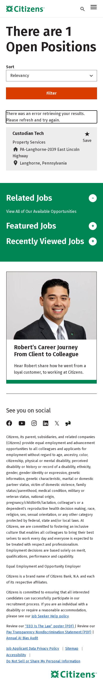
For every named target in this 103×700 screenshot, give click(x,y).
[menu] (93, 8)
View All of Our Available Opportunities (41, 211)
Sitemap (71, 648)
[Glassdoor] (68, 423)
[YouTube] (21, 423)
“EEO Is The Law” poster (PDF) (50, 626)
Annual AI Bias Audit (22, 638)
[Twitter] (56, 423)
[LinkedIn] (45, 423)
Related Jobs (29, 198)
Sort (10, 67)
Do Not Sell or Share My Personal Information (43, 661)
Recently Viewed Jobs (45, 241)
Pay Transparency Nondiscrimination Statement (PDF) (48, 632)
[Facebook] (9, 423)
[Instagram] (34, 423)
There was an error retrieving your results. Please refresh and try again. (45, 116)
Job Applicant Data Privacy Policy (32, 648)
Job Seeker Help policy (50, 616)
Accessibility (16, 655)
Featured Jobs (31, 226)
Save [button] (87, 136)
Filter (51, 93)
